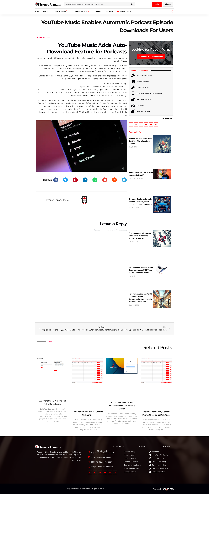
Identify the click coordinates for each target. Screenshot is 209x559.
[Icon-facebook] (131, 124)
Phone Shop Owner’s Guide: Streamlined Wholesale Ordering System (122, 405)
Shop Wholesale (62, 11)
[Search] (132, 4)
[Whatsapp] (156, 124)
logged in (107, 230)
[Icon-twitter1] (136, 124)
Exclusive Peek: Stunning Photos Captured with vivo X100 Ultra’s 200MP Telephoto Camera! (141, 270)
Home (37, 11)
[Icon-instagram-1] (141, 124)
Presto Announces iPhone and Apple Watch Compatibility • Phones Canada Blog (140, 235)
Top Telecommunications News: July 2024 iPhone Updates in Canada (140, 141)
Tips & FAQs (97, 11)
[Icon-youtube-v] (146, 124)
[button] (55, 179)
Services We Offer (81, 11)
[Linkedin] (151, 124)
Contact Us (109, 11)
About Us (46, 11)
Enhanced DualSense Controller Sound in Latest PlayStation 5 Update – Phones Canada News (140, 201)
